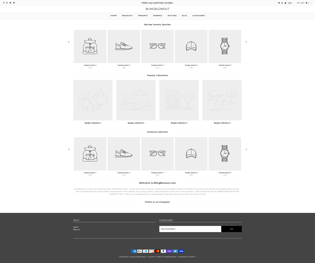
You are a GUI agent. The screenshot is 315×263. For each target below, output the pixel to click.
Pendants (143, 15)
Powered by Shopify (187, 257)
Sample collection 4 (222, 123)
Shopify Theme (154, 257)
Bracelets (127, 15)
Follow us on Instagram (157, 202)
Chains (113, 15)
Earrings (157, 15)
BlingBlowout (157, 9)
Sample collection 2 (136, 123)
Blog (184, 15)
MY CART (303, 3)
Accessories (198, 15)
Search (75, 227)
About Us (76, 229)
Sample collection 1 (93, 123)
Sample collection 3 (179, 123)
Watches (172, 15)
